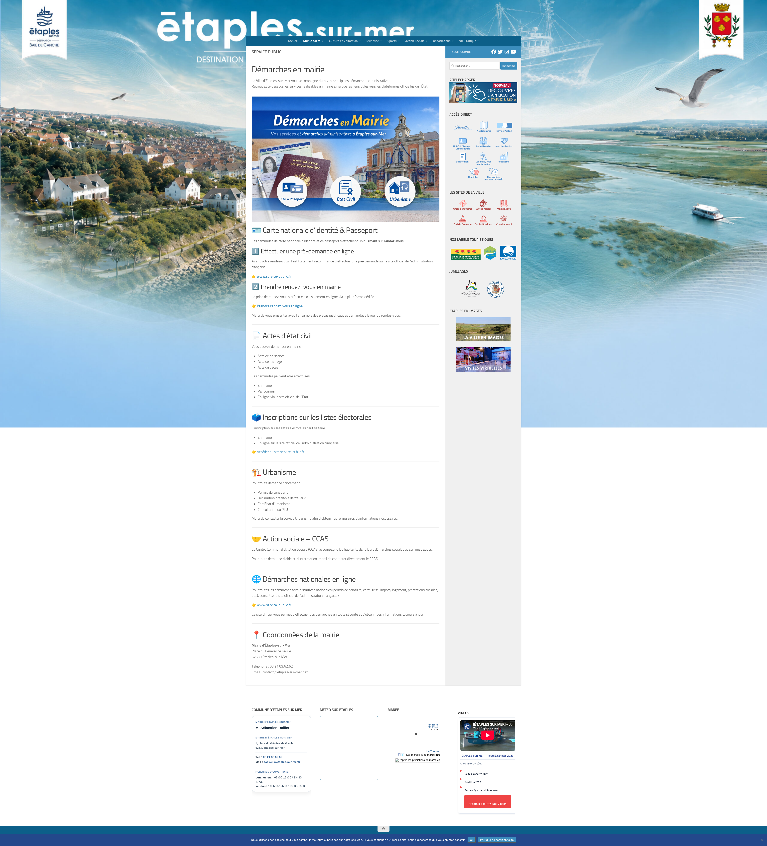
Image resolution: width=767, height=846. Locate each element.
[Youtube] (513, 51)
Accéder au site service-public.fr (280, 452)
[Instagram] (506, 51)
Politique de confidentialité (497, 839)
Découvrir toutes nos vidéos (488, 804)
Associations (442, 41)
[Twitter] (500, 51)
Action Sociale (414, 41)
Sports (392, 41)
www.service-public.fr (274, 605)
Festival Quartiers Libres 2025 (481, 790)
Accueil (293, 41)
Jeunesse (372, 41)
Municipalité (311, 41)
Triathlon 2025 (473, 782)
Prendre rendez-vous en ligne (280, 306)
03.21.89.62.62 (272, 757)
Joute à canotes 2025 (476, 773)
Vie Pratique (467, 41)
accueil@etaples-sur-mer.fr (282, 761)
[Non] (762, 840)
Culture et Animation (343, 41)
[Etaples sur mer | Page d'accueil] (277, 18)
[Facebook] (493, 51)
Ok (471, 839)
